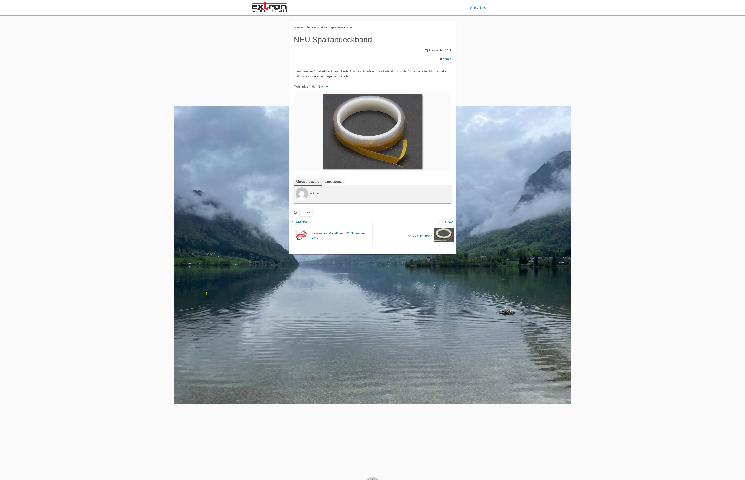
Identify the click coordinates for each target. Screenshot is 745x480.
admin (447, 59)
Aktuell (306, 212)
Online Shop (478, 7)
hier (326, 86)
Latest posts (333, 181)
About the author (308, 181)
